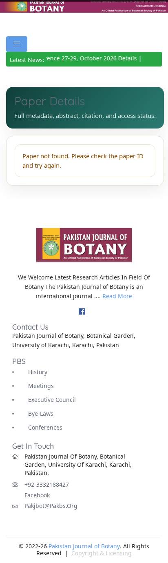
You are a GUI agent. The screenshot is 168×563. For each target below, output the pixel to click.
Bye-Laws (40, 413)
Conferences (45, 427)
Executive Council (52, 399)
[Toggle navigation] (16, 44)
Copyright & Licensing (101, 553)
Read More (117, 296)
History (37, 372)
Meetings (41, 386)
